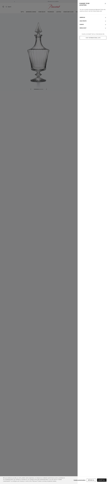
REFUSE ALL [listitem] (91, 480)
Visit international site (93, 37)
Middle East (83, 28)
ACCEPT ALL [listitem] (101, 480)
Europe (82, 24)
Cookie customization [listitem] (79, 480)
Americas (82, 17)
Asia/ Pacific (83, 21)
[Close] (105, 3)
